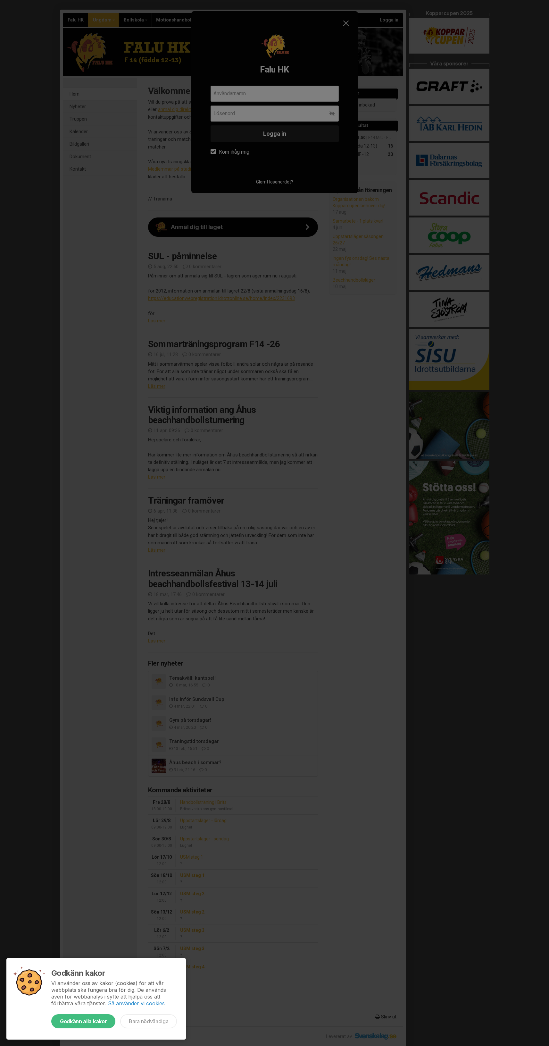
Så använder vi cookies (136, 1003)
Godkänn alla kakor (83, 1021)
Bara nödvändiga (148, 1021)
